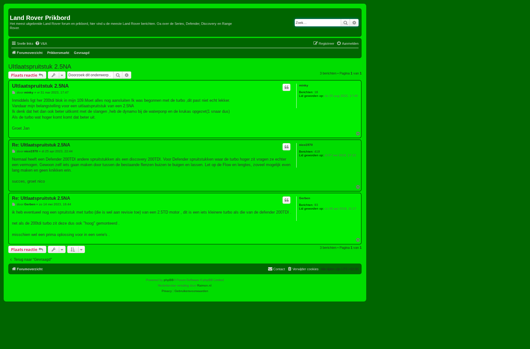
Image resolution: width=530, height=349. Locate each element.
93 (316, 205)
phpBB (169, 280)
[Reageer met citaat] (286, 87)
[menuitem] (41, 43)
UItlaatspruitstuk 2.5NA (39, 66)
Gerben (304, 198)
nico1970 (306, 144)
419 (317, 151)
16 (316, 92)
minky (303, 85)
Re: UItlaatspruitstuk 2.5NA (41, 144)
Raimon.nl (204, 285)
